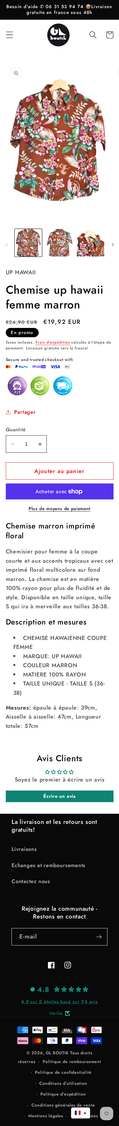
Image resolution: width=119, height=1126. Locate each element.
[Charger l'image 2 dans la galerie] (59, 243)
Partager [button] (25, 412)
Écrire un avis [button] (59, 796)
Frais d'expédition (53, 342)
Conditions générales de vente (63, 1105)
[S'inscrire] (99, 937)
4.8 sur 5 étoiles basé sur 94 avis (59, 1001)
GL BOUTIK (57, 1053)
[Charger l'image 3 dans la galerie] (90, 243)
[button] (9, 35)
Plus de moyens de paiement (59, 509)
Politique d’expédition (63, 1094)
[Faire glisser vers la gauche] (6, 244)
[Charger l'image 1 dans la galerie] (28, 243)
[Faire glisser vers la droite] (112, 244)
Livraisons (24, 849)
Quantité (16, 429)
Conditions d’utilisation (63, 1083)
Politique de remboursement (72, 1061)
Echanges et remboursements (48, 865)
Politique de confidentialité (63, 1072)
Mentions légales (46, 1116)
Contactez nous (31, 881)
